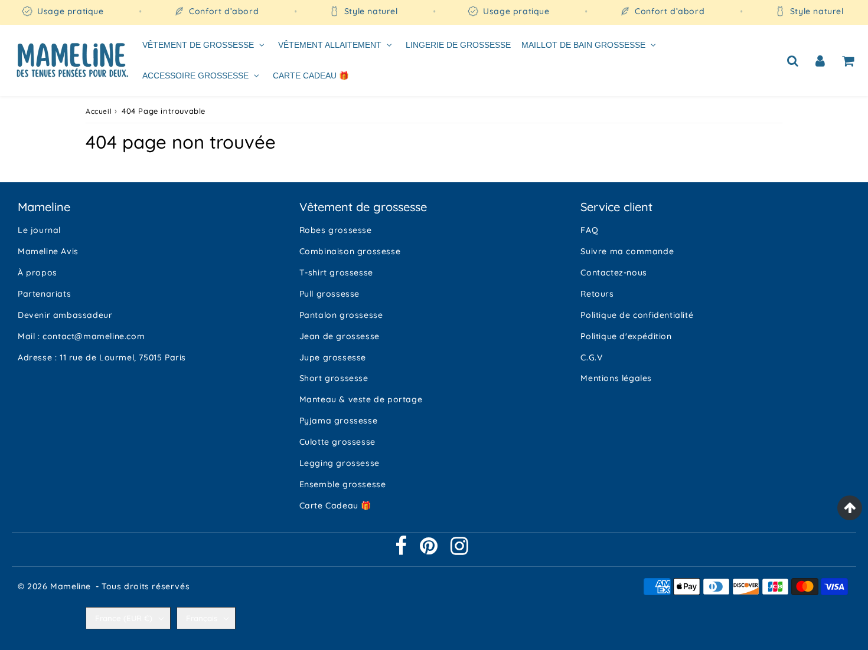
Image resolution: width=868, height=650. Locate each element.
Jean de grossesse (339, 336)
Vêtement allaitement (329, 45)
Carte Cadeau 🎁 (311, 75)
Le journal (39, 230)
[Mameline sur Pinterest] (430, 550)
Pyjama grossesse (338, 420)
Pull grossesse (329, 293)
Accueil (99, 111)
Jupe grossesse (332, 357)
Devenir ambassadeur (65, 315)
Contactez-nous (613, 272)
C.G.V (591, 357)
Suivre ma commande (627, 251)
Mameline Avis (48, 251)
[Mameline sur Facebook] (402, 550)
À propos (37, 272)
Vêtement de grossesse (198, 45)
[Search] (792, 60)
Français (201, 618)
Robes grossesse (335, 230)
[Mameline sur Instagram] (460, 550)
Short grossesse (333, 378)
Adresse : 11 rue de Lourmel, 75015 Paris (102, 357)
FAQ (589, 230)
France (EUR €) (123, 618)
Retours (597, 293)
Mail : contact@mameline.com (81, 336)
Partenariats (44, 293)
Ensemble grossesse (342, 484)
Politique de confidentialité (636, 315)
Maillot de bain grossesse (583, 45)
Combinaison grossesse (350, 251)
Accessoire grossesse (195, 75)
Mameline (70, 586)
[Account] (820, 60)
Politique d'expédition (625, 336)
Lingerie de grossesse (458, 45)
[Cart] (848, 60)
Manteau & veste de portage (361, 399)
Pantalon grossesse (341, 315)
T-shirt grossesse (336, 272)
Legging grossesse (339, 463)
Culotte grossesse (337, 441)
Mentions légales (616, 378)
